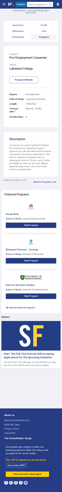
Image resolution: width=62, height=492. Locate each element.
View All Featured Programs (20, 307)
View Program (31, 225)
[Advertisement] (31, 389)
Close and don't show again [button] (27, 474)
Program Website (24, 80)
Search (50, 4)
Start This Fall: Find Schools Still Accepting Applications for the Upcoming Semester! (29, 355)
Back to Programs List (44, 182)
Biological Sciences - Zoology (22, 249)
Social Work (12, 214)
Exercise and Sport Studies (20, 285)
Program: (13, 54)
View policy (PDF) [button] (16, 465)
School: (13, 65)
